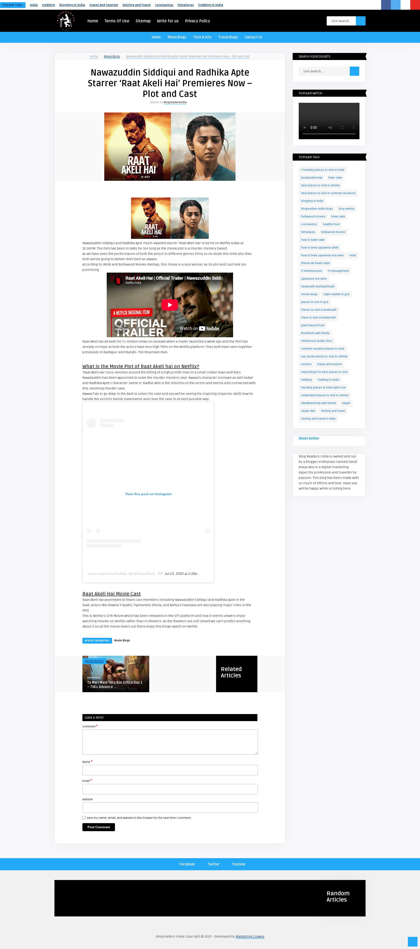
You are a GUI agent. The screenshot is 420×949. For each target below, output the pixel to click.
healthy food (331, 224)
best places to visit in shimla (320, 185)
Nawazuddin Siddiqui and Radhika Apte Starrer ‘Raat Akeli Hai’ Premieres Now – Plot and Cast (188, 56)
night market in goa (337, 294)
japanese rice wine (314, 279)
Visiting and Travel (136, 5)
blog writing (346, 209)
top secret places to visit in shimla (324, 356)
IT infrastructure (311, 271)
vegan (346, 403)
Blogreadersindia (175, 102)
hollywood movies (333, 232)
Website (87, 799)
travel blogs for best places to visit (324, 372)
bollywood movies (313, 216)
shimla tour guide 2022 (316, 341)
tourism (306, 364)
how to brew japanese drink (319, 248)
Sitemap (143, 21)
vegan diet (308, 411)
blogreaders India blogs (317, 209)
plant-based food (312, 325)
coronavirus (164, 5)
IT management (338, 271)
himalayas (186, 5)
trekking (48, 5)
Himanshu (94, 677)
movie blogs (309, 294)
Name (87, 761)
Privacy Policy (197, 21)
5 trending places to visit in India (322, 170)
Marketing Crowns (250, 936)
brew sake (338, 216)
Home (92, 21)
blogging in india (72, 5)
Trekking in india (210, 5)
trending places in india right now (323, 387)
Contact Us (253, 37)
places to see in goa (314, 302)
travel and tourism (103, 5)
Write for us (168, 21)
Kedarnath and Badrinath (317, 286)
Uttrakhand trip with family (318, 403)
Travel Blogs (228, 37)
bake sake (335, 178)
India (34, 5)
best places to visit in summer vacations (328, 193)
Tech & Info (202, 37)
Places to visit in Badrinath (319, 310)
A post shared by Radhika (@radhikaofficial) (121, 574)
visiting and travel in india (318, 419)
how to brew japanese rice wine (322, 255)
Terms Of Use (117, 21)
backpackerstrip (312, 178)
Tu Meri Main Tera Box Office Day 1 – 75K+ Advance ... (114, 685)
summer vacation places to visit (322, 349)
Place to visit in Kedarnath (318, 317)
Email (87, 780)
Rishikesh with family (315, 333)
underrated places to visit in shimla (325, 395)
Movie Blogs (177, 37)
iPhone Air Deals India (315, 263)
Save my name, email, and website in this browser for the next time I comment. (139, 818)
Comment (90, 726)
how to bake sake (313, 240)
